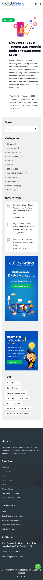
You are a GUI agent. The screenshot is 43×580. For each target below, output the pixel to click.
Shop (4, 511)
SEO (8, 165)
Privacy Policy (7, 489)
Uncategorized (13, 181)
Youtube (10, 190)
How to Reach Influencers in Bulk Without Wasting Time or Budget (24, 242)
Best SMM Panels (31, 102)
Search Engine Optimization (12, 516)
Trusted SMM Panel (14, 403)
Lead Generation (13, 152)
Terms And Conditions (10, 493)
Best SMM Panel (16, 102)
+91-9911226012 (14, 551)
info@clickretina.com (15, 556)
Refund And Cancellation (11, 498)
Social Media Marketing (16, 173)
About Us (5, 467)
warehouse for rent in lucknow (18, 408)
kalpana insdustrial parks (16, 393)
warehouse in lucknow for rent (18, 413)
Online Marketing (13, 156)
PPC (8, 161)
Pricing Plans (7, 480)
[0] (36, 4)
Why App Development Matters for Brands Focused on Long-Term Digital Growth (24, 226)
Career (4, 476)
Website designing (14, 186)
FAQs (4, 485)
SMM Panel (25, 99)
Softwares (11, 177)
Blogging (10, 144)
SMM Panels (25, 105)
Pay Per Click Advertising (12, 525)
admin (14, 99)
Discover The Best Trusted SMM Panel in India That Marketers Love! (25, 49)
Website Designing (9, 529)
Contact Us (6, 471)
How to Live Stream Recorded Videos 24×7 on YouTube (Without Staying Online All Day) (24, 209)
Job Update (11, 148)
